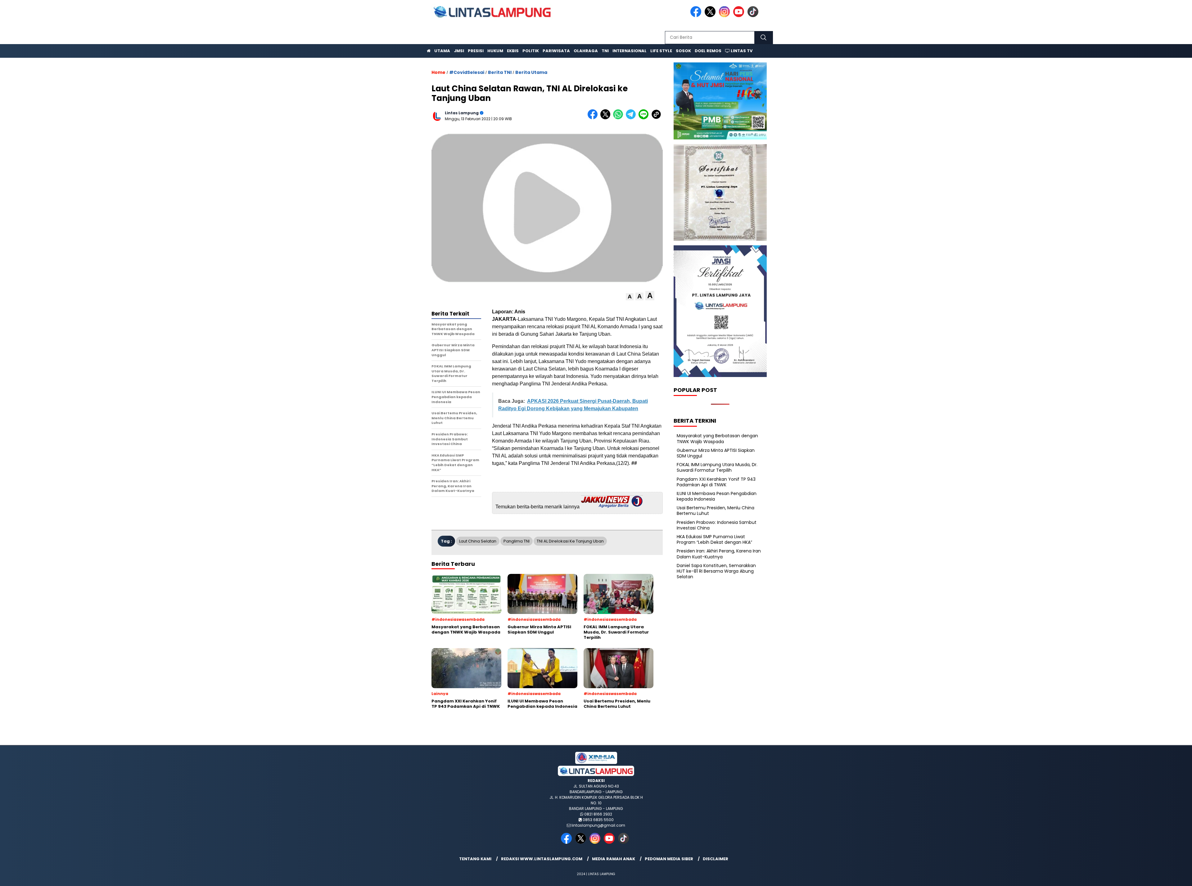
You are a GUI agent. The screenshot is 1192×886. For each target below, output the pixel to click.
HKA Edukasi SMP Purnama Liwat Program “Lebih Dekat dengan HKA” (714, 539)
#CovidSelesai (466, 72)
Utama (442, 51)
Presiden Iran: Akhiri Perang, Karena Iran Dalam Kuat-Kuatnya (719, 554)
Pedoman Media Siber (669, 859)
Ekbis (513, 51)
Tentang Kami (475, 859)
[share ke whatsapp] (619, 118)
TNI (605, 51)
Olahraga (586, 51)
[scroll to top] (1151, 876)
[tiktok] (754, 15)
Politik (530, 51)
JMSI (459, 51)
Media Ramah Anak (613, 859)
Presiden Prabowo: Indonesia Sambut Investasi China (716, 525)
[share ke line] (645, 118)
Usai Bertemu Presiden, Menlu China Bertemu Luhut (715, 510)
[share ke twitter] (606, 118)
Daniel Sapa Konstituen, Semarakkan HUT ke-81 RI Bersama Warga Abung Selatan (716, 571)
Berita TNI (500, 72)
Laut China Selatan (477, 541)
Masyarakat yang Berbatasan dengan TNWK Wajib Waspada (717, 438)
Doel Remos (708, 51)
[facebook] (696, 15)
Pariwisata (556, 51)
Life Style (661, 51)
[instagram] (725, 15)
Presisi (476, 51)
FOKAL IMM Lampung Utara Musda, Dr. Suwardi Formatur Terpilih (717, 467)
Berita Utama (531, 72)
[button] (630, 296)
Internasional (629, 51)
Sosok (683, 51)
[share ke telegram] (632, 118)
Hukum (495, 51)
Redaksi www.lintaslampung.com (541, 859)
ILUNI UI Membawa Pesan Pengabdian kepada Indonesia (716, 496)
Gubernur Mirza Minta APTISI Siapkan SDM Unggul (716, 453)
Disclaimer (715, 859)
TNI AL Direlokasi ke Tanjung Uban (570, 541)
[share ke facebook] (594, 118)
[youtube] (739, 15)
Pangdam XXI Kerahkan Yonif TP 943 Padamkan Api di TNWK (716, 482)
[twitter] (711, 15)
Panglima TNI (516, 541)
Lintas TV (741, 51)
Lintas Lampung (462, 113)
